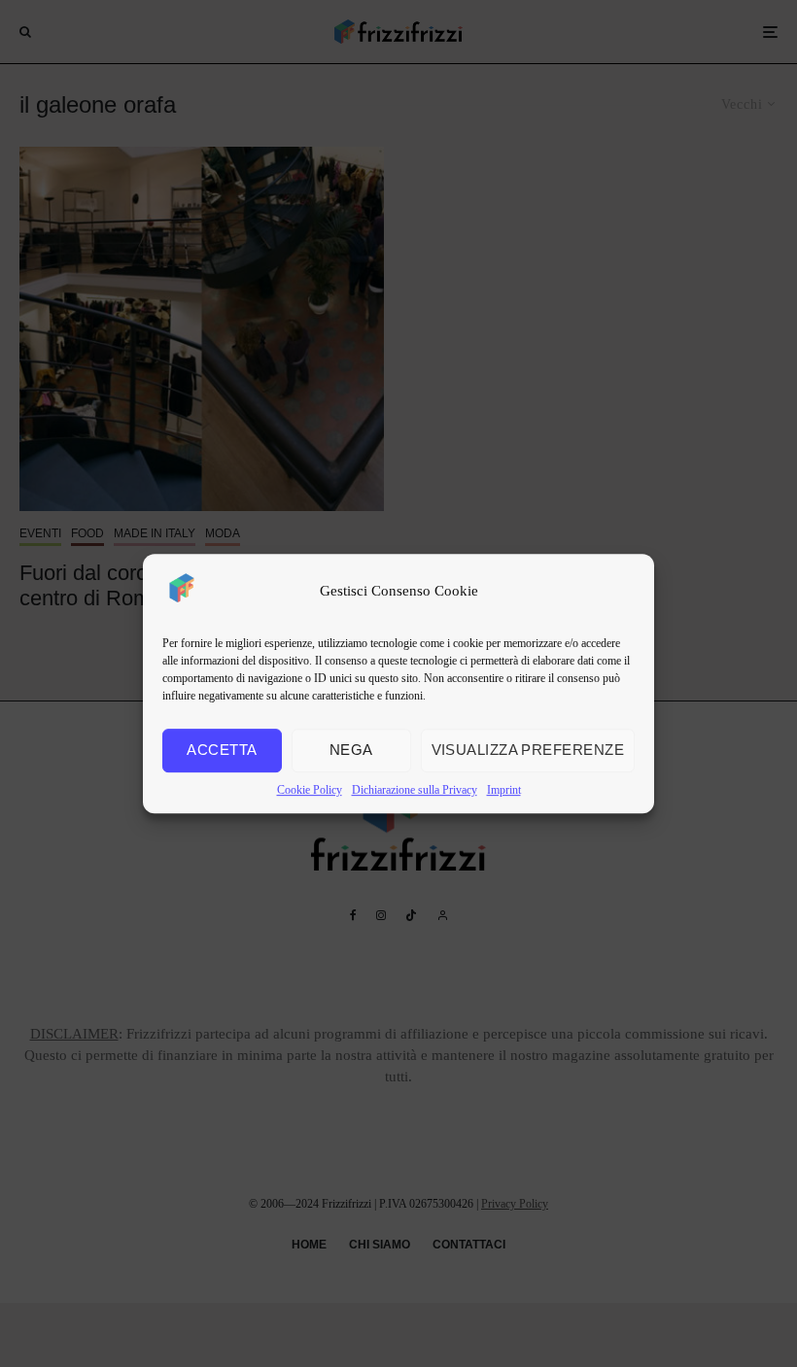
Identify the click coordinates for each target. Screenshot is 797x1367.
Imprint (504, 790)
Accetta (222, 749)
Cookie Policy (309, 790)
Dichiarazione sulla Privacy (414, 790)
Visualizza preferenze (528, 749)
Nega (351, 749)
